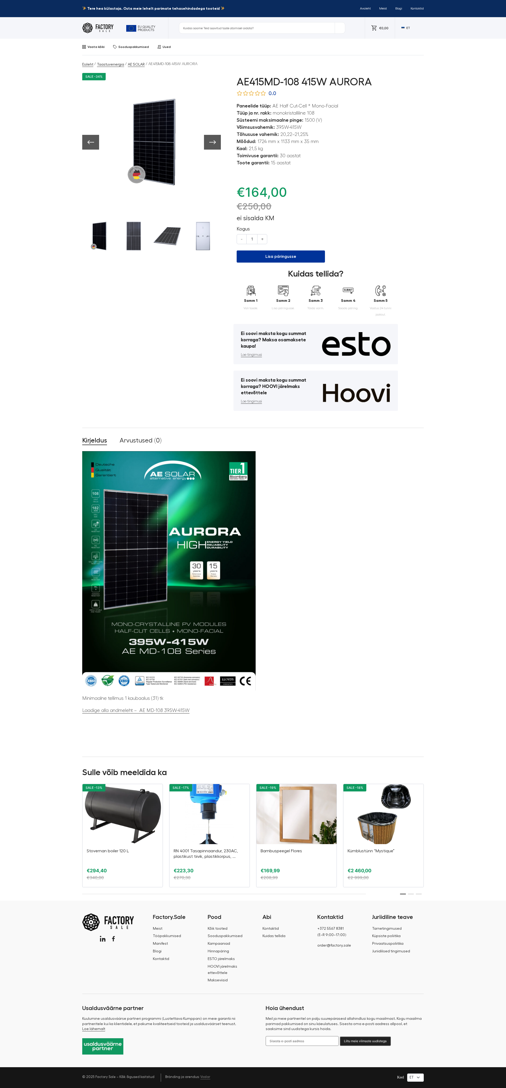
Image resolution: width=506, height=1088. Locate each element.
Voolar (205, 1077)
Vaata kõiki (96, 46)
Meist (383, 8)
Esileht (87, 64)
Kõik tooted (217, 929)
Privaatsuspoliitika (387, 944)
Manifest (160, 944)
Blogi (398, 8)
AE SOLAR (136, 64)
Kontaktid (417, 8)
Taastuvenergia (110, 64)
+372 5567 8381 (330, 929)
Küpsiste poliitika (386, 936)
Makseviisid (218, 980)
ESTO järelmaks (221, 959)
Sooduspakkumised (133, 46)
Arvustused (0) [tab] (141, 440)
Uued (167, 46)
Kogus (243, 229)
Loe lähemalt (93, 1029)
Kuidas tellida (273, 936)
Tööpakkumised (167, 936)
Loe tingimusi (251, 355)
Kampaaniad (219, 944)
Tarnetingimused (387, 929)
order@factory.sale (334, 945)
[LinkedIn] (102, 939)
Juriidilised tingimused (391, 951)
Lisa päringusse (280, 256)
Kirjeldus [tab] (94, 440)
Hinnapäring (218, 951)
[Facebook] (113, 939)
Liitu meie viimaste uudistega (365, 1041)
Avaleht (365, 8)
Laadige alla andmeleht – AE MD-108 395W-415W (135, 710)
